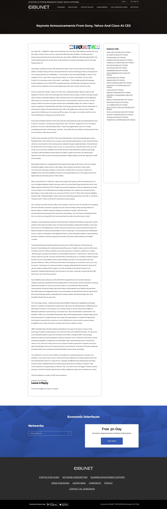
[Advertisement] (112, 150)
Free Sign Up (135, 1)
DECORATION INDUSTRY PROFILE (117, 65)
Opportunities (87, 7)
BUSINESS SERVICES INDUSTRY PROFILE (119, 60)
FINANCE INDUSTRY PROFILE (116, 80)
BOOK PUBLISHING (60, 483)
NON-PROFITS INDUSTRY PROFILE (117, 102)
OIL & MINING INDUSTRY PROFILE (117, 105)
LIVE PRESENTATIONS (119, 7)
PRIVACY (108, 483)
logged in (42, 389)
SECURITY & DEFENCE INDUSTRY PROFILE (120, 115)
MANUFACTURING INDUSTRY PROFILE (119, 92)
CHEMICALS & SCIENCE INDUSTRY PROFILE (120, 63)
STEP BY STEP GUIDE (49, 477)
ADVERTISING (79, 483)
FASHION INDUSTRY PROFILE (116, 78)
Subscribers (102, 7)
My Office (135, 7)
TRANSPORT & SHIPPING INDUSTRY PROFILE (121, 120)
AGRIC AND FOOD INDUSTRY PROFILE (119, 52)
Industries (73, 7)
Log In (124, 1)
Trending (61, 7)
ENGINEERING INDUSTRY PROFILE (117, 70)
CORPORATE (95, 483)
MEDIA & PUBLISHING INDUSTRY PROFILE (120, 100)
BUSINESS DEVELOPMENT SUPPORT (108, 477)
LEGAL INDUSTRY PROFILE (115, 90)
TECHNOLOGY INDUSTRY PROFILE (117, 117)
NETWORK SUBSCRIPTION (74, 477)
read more (112, 441)
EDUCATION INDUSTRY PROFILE (117, 68)
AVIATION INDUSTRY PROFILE (116, 57)
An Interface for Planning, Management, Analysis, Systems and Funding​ (53, 2)
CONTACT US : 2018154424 (82, 489)
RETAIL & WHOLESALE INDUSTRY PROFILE (120, 112)
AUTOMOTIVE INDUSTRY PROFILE (117, 55)
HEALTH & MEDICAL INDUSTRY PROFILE (119, 83)
